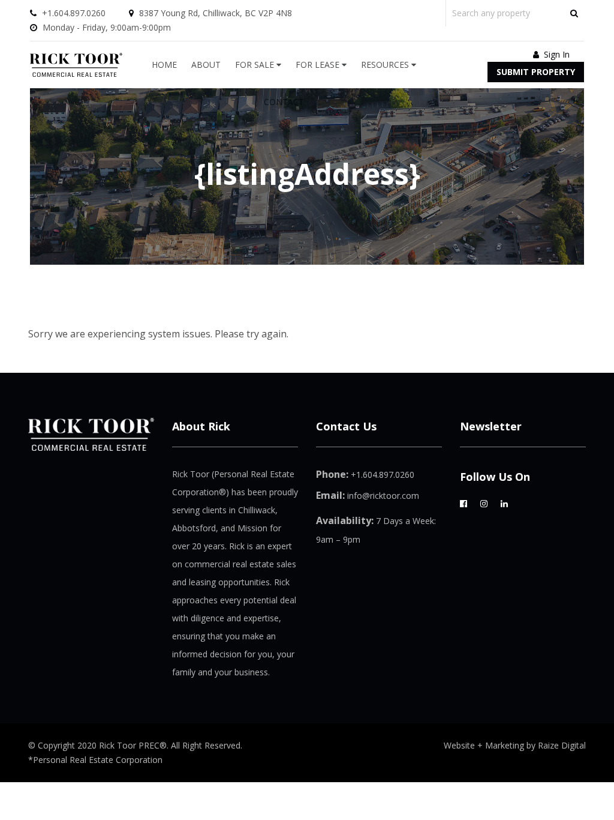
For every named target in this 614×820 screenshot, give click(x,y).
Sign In (555, 54)
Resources (386, 64)
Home (164, 64)
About (206, 64)
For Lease (319, 64)
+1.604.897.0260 (74, 13)
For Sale (255, 64)
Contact (284, 101)
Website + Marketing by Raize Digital (515, 745)
